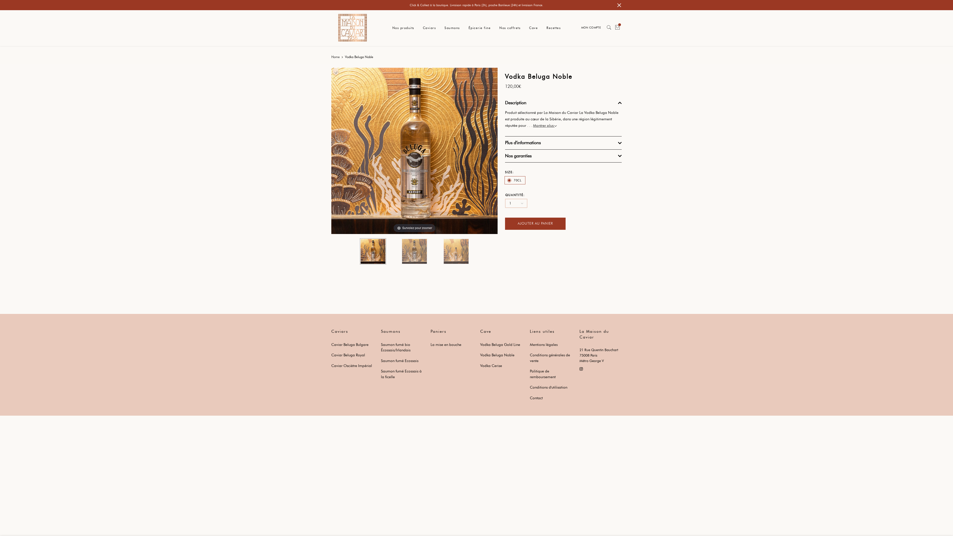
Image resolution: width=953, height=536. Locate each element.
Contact (536, 398)
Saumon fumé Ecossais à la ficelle (401, 374)
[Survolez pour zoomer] (414, 150)
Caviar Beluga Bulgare (350, 344)
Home (335, 57)
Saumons (452, 28)
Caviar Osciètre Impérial (351, 366)
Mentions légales (544, 344)
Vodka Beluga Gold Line (500, 344)
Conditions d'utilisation (548, 387)
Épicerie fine (480, 28)
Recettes (553, 28)
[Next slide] (493, 148)
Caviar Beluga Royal (348, 355)
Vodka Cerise (491, 366)
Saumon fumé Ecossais (399, 361)
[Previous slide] (336, 148)
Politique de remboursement (543, 374)
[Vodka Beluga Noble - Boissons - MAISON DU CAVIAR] (373, 251)
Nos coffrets (509, 28)
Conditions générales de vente (550, 358)
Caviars (429, 28)
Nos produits (403, 28)
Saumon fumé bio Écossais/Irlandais (395, 347)
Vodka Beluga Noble (497, 355)
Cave (533, 28)
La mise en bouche (446, 344)
